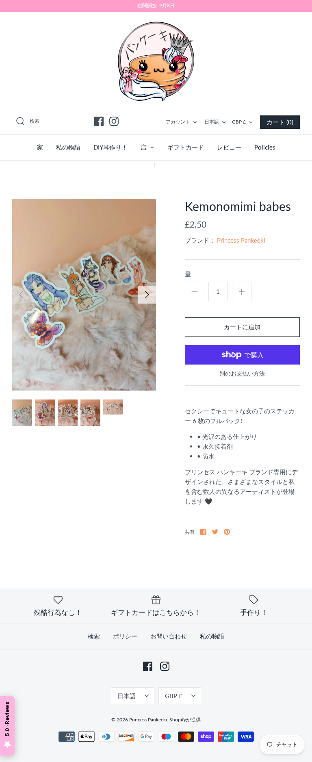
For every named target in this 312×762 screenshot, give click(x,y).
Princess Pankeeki (241, 240)
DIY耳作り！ (110, 147)
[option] (84, 295)
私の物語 (68, 147)
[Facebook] (99, 121)
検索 (94, 636)
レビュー (229, 147)
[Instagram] (114, 121)
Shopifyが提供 (185, 719)
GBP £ (239, 122)
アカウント (178, 122)
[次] (147, 295)
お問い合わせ (168, 636)
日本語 (211, 122)
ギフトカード (185, 147)
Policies (264, 147)
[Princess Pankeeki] (156, 60)
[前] (21, 295)
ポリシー (125, 636)
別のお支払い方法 (242, 373)
